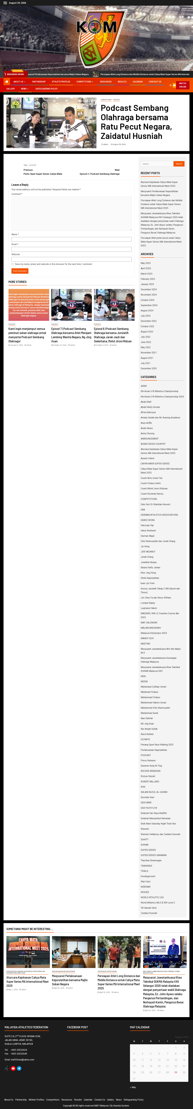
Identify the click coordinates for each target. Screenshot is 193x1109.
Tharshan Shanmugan (151, 860)
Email (14, 244)
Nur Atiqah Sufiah (149, 729)
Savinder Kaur (147, 797)
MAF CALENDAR (149, 622)
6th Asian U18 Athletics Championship (159, 391)
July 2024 (145, 315)
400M (144, 386)
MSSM (144, 681)
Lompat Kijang (148, 603)
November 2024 (149, 294)
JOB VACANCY (148, 551)
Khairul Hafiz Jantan (150, 567)
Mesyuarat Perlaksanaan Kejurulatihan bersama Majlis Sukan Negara (70, 980)
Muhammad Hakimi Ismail (153, 702)
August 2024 (147, 310)
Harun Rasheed (148, 530)
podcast (32, 165)
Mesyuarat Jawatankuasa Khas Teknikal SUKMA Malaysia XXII (161, 972)
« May (133, 1087)
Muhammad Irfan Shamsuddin (155, 707)
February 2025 (148, 279)
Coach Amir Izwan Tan (151, 478)
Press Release (148, 760)
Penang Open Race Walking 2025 (157, 744)
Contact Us (155, 82)
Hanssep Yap (147, 525)
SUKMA (144, 844)
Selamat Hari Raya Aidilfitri (154, 813)
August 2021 (147, 358)
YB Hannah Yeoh (149, 908)
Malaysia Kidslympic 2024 (154, 633)
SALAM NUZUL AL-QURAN (154, 792)
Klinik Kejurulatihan (150, 578)
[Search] (170, 85)
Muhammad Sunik (149, 713)
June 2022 (146, 342)
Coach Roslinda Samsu (152, 493)
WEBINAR (145, 886)
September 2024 (149, 305)
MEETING (145, 643)
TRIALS (144, 871)
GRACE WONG (148, 520)
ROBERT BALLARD (150, 781)
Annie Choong (147, 433)
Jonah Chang (147, 557)
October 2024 (147, 300)
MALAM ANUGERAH (151, 627)
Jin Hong (145, 546)
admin (106, 144)
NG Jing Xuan (147, 723)
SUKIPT (144, 839)
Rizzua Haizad (148, 776)
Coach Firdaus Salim (151, 483)
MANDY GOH (147, 638)
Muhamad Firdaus (149, 692)
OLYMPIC (145, 739)
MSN (143, 676)
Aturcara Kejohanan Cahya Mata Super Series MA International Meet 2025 (25, 972)
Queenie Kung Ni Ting (151, 765)
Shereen (145, 829)
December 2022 (149, 321)
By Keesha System (119, 1105)
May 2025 (146, 263)
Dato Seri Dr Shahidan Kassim (155, 504)
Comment (16, 194)
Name (15, 234)
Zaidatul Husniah (149, 913)
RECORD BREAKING (151, 771)
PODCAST (116, 100)
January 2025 (147, 284)
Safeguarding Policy (46, 89)
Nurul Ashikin (147, 734)
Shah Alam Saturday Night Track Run (158, 823)
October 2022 (147, 326)
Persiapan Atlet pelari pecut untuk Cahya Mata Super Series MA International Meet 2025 (161, 242)
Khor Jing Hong (148, 572)
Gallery (10, 89)
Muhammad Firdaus (150, 697)
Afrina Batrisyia (148, 412)
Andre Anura (147, 428)
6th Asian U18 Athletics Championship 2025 (162, 396)
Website (15, 254)
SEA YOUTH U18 (149, 808)
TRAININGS (146, 865)
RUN (143, 786)
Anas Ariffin (146, 423)
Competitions (83, 82)
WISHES (145, 892)
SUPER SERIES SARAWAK (154, 855)
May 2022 (146, 347)
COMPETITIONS (106, 100)
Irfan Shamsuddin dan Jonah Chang (158, 541)
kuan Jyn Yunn (148, 583)
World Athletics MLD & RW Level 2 (158, 902)
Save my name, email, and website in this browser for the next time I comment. (53, 264)
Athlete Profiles (61, 82)
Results (122, 82)
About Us (18, 82)
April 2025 (146, 268)
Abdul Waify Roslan (150, 407)
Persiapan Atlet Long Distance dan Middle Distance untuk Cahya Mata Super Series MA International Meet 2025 (106, 74)
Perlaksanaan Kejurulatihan (154, 750)
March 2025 (146, 273)
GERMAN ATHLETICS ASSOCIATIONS (159, 515)
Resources (106, 82)
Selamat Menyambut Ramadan (156, 818)
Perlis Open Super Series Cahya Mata (43, 172)
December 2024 (149, 289)
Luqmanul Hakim (149, 608)
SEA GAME (146, 802)
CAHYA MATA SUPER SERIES (155, 463)
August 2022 (147, 331)
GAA (143, 509)
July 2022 (145, 337)
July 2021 (145, 363)
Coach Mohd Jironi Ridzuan (154, 488)
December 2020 (149, 368)
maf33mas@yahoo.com (22, 1059)
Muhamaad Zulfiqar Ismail (153, 686)
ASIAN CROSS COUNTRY (153, 444)
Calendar (138, 82)
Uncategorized (148, 876)
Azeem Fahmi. (148, 458)
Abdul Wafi (146, 402)
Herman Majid (147, 536)
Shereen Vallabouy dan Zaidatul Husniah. (161, 834)
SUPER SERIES (148, 850)
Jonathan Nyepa (149, 562)
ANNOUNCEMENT (150, 438)
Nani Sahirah (147, 718)
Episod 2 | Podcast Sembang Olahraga (100, 172)
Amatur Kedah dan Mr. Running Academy (160, 417)
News (24, 89)
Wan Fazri (145, 881)
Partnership (39, 82)
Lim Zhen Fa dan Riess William (156, 597)
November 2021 (149, 352)
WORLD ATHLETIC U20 (152, 897)
